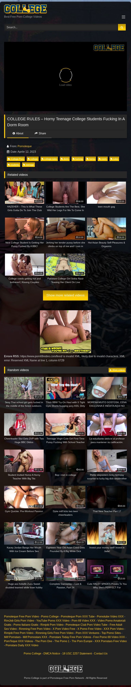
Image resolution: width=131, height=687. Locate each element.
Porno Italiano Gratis (25, 624)
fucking (79, 159)
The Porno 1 (61, 641)
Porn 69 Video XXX (83, 620)
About (19, 133)
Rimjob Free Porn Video (18, 632)
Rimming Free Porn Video (34, 628)
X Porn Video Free (64, 628)
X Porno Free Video (89, 628)
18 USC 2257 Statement (77, 653)
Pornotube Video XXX (110, 616)
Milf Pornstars (12, 637)
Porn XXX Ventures (87, 632)
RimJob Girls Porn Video (19, 620)
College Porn (17, 159)
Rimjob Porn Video (51, 624)
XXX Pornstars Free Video (111, 641)
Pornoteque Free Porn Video (21, 616)
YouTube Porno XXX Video (52, 620)
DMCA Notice (51, 653)
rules (115, 159)
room (103, 159)
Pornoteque (25, 146)
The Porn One (43, 641)
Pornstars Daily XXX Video (22, 645)
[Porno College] (65, 9)
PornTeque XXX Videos (18, 641)
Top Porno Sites (111, 632)
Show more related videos (65, 295)
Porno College (50, 616)
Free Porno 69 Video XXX (109, 637)
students (15, 164)
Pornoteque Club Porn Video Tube (86, 624)
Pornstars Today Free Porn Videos (70, 637)
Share (42, 133)
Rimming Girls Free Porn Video (55, 632)
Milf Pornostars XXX (35, 637)
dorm (66, 159)
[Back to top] (120, 676)
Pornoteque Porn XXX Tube (78, 616)
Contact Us (100, 653)
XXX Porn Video (114, 628)
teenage (30, 164)
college (34, 159)
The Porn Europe (82, 641)
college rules (50, 159)
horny (92, 159)
